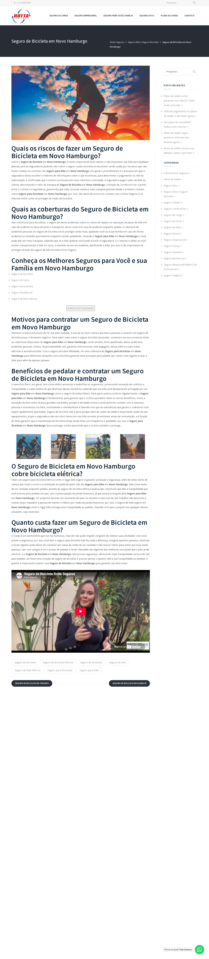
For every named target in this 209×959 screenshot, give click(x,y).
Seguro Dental (172, 233)
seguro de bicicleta (25, 662)
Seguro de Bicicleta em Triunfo (32, 683)
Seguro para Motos (22, 286)
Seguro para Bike (89, 670)
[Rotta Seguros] (21, 16)
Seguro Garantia (173, 252)
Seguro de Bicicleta (22, 274)
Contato (189, 15)
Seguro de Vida (172, 227)
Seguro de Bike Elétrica (24, 298)
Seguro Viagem (172, 275)
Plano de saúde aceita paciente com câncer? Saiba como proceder (179, 101)
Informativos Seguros (176, 173)
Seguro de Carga (58, 15)
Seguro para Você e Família (118, 15)
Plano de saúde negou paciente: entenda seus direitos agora (176, 138)
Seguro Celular (172, 202)
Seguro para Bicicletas (60, 670)
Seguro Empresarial (85, 15)
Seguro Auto (146, 15)
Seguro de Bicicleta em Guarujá (129, 683)
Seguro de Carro (20, 280)
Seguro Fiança (171, 246)
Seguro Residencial (21, 292)
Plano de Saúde (169, 15)
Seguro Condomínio (175, 208)
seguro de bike (117, 662)
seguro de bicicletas (91, 662)
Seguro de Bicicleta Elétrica (58, 662)
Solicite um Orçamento (81, 308)
